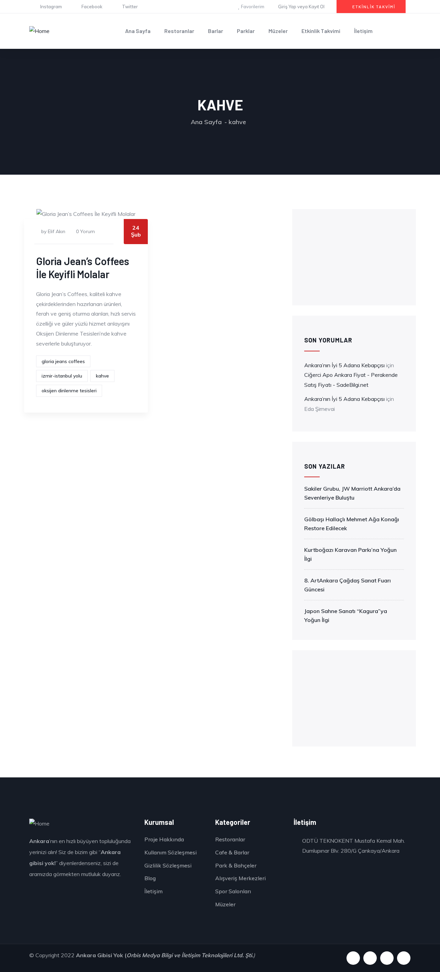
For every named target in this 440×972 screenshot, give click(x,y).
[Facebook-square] (370, 958)
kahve (102, 376)
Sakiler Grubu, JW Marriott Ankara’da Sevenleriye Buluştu (352, 493)
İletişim (363, 31)
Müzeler (278, 31)
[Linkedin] (403, 958)
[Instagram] (353, 958)
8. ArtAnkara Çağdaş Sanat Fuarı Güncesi (347, 585)
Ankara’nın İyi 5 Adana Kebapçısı (344, 365)
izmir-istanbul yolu (62, 376)
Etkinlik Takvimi (320, 31)
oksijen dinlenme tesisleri (69, 390)
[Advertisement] (354, 257)
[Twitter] (387, 958)
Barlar (215, 31)
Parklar (246, 31)
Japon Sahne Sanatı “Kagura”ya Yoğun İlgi (345, 615)
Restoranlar (179, 31)
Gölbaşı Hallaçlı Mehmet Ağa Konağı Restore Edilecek (351, 524)
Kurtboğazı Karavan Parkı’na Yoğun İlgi (350, 554)
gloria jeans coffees (63, 361)
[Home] (39, 31)
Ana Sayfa (138, 31)
